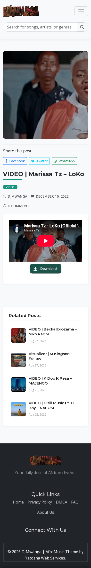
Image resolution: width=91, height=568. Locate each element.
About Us (45, 512)
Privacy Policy (40, 502)
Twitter (41, 161)
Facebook (16, 161)
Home (18, 502)
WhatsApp (66, 161)
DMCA (61, 502)
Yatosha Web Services (45, 558)
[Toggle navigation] (81, 11)
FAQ (74, 502)
